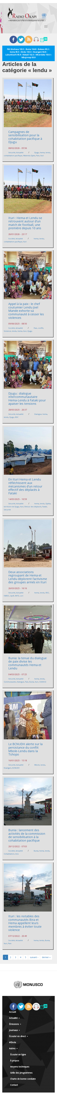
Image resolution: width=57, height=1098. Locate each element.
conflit (40, 328)
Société (11, 238)
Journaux (13, 1030)
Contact (14, 1084)
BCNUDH (15, 768)
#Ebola (12, 1042)
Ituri (42, 155)
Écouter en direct (17, 1036)
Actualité (19, 152)
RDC (16, 417)
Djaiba (48, 503)
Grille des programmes (21, 1072)
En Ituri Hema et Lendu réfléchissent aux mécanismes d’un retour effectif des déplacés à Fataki (25, 486)
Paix (38, 155)
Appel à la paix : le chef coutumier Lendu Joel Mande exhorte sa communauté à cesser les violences (26, 311)
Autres (12, 1048)
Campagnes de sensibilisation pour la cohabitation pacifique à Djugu (25, 137)
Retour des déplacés (32, 506)
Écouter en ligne (18, 1054)
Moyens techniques (19, 1066)
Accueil (12, 1011)
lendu (48, 152)
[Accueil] (27, 14)
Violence (7, 331)
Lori (21, 596)
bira (17, 854)
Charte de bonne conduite (23, 1078)
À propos (14, 1060)
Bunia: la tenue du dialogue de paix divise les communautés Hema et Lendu (27, 663)
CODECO (42, 682)
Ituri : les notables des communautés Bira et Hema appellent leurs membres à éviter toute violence (24, 923)
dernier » (46, 957)
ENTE (17, 596)
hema (42, 152)
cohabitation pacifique (13, 155)
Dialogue (38, 414)
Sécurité (11, 152)
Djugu (36, 152)
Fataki (44, 506)
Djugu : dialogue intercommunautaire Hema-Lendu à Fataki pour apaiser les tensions (27, 398)
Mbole (37, 765)
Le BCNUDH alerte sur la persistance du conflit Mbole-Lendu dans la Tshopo (25, 749)
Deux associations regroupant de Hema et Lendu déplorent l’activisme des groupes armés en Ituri (27, 577)
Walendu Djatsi (29, 155)
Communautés (10, 682)
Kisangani (7, 768)
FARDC (6, 596)
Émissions (14, 1024)
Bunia (31, 682)
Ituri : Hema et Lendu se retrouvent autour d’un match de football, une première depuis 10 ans (25, 223)
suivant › (34, 957)
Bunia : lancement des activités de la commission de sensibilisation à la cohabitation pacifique (26, 835)
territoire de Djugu (11, 506)
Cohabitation (9, 854)
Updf (12, 596)
